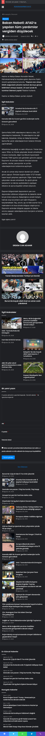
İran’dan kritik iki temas (11, 340)
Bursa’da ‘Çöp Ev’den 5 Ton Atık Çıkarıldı (18, 474)
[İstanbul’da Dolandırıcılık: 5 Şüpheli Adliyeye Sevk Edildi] (8, 111)
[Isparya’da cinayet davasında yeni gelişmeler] (8, 597)
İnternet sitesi (6, 440)
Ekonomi (14, 14)
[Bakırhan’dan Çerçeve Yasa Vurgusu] (8, 575)
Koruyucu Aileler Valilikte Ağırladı (29, 517)
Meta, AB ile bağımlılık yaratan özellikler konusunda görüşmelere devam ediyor (33, 321)
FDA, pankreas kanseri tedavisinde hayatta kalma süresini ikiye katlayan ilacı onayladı (22, 605)
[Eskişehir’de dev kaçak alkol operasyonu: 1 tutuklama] (33, 344)
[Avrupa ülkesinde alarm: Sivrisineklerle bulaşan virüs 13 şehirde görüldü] (8, 547)
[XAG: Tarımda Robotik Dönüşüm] (12, 323)
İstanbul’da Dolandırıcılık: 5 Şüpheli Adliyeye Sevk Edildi (27, 481)
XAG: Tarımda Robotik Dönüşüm (11, 332)
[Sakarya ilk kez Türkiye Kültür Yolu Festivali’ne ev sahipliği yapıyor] (8, 510)
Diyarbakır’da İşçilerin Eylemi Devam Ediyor (19, 501)
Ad (3, 423)
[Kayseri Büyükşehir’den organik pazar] (33, 367)
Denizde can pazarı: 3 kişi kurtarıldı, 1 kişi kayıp (21, 2)
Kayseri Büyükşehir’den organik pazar (32, 376)
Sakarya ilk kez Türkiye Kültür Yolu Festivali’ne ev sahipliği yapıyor (29, 508)
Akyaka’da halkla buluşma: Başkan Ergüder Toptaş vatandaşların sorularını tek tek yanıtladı (28, 585)
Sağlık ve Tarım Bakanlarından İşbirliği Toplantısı (21, 620)
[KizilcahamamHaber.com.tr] (22, 6)
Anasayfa (7, 14)
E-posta (5, 432)
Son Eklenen (22, 467)
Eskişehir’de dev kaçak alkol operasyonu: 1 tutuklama (32, 354)
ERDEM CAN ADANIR (11, 36)
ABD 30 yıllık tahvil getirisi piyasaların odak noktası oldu (11, 365)
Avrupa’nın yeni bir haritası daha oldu (17, 495)
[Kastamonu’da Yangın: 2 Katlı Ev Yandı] (8, 537)
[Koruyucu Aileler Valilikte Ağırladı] (8, 520)
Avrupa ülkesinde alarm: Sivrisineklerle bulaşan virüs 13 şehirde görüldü (28, 546)
